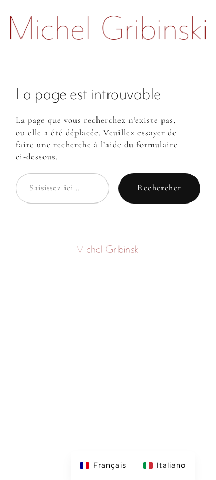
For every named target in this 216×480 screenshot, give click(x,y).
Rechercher (159, 188)
